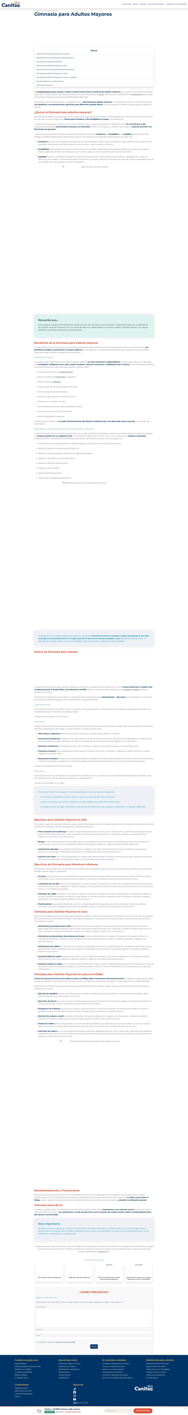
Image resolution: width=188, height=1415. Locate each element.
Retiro (135, 4)
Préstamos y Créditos (23, 1369)
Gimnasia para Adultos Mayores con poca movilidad (56, 77)
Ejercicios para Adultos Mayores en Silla (51, 66)
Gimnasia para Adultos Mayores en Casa (51, 73)
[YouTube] (101, 1399)
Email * (38, 1335)
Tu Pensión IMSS (21, 1378)
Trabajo (143, 4)
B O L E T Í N (82, 1403)
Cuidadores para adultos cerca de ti (116, 1364)
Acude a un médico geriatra (113, 1369)
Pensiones (126, 4)
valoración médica (131, 689)
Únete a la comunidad (176, 4)
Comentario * (41, 1307)
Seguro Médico (21, 1364)
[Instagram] (101, 1395)
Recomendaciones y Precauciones (49, 81)
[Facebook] (101, 1392)
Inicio (35, 10)
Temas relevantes (155, 4)
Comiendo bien (65, 1375)
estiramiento (137, 94)
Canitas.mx (102, 1252)
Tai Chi (101, 94)
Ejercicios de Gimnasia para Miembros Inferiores (55, 69)
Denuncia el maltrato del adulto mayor (117, 1378)
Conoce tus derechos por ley (113, 1366)
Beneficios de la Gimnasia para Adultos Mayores (55, 58)
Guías (39, 10)
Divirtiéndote (64, 1378)
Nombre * (39, 1329)
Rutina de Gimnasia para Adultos (49, 62)
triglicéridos (60, 377)
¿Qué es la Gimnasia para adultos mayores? (53, 54)
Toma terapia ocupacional (112, 1372)
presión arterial (66, 372)
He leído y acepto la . (56, 1342)
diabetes (57, 382)
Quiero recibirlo (143, 1411)
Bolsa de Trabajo (21, 1375)
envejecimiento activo (46, 92)
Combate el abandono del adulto (115, 1375)
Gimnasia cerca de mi (44, 85)
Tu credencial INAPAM (23, 1372)
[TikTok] (101, 1388)
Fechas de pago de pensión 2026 (28, 1366)
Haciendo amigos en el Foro (69, 1364)
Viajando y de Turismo (67, 1366)
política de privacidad (65, 1342)
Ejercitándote (64, 1372)
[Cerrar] (185, 1408)
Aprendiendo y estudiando (69, 1369)
